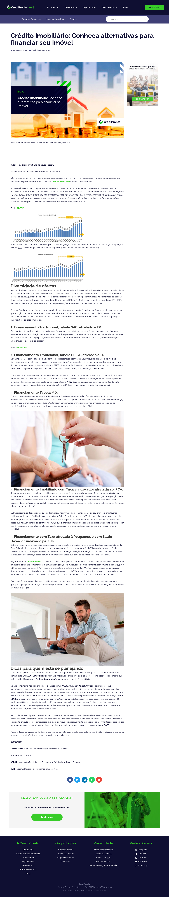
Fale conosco (108, 7)
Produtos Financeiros (31, 19)
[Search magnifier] (145, 19)
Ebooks (73, 19)
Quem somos (71, 7)
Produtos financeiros (40, 50)
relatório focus (34, 561)
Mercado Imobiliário (55, 19)
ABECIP (20, 208)
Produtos (51, 7)
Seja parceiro (89, 7)
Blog (125, 7)
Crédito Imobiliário (61, 181)
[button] (70, 780)
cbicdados (22, 347)
